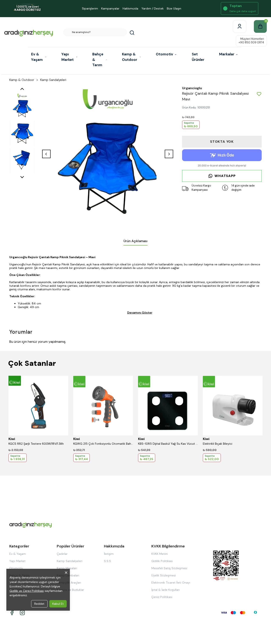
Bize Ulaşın (174, 8)
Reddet (39, 604)
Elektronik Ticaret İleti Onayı (170, 582)
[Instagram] (22, 612)
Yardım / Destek (152, 8)
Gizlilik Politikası (162, 561)
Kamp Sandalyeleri (53, 80)
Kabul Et (58, 604)
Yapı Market (67, 57)
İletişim (109, 554)
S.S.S (107, 561)
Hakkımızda (130, 8)
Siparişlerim (90, 8)
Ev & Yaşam (37, 57)
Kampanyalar (110, 8)
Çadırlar (62, 554)
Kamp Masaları (67, 568)
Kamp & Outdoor (129, 57)
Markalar (226, 54)
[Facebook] (12, 612)
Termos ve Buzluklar (70, 590)
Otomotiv (164, 54)
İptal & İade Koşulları (165, 590)
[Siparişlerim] (239, 26)
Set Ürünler (198, 57)
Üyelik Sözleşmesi (163, 575)
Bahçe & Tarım (97, 59)
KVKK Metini (159, 554)
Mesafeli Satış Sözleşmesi (169, 568)
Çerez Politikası (161, 597)
